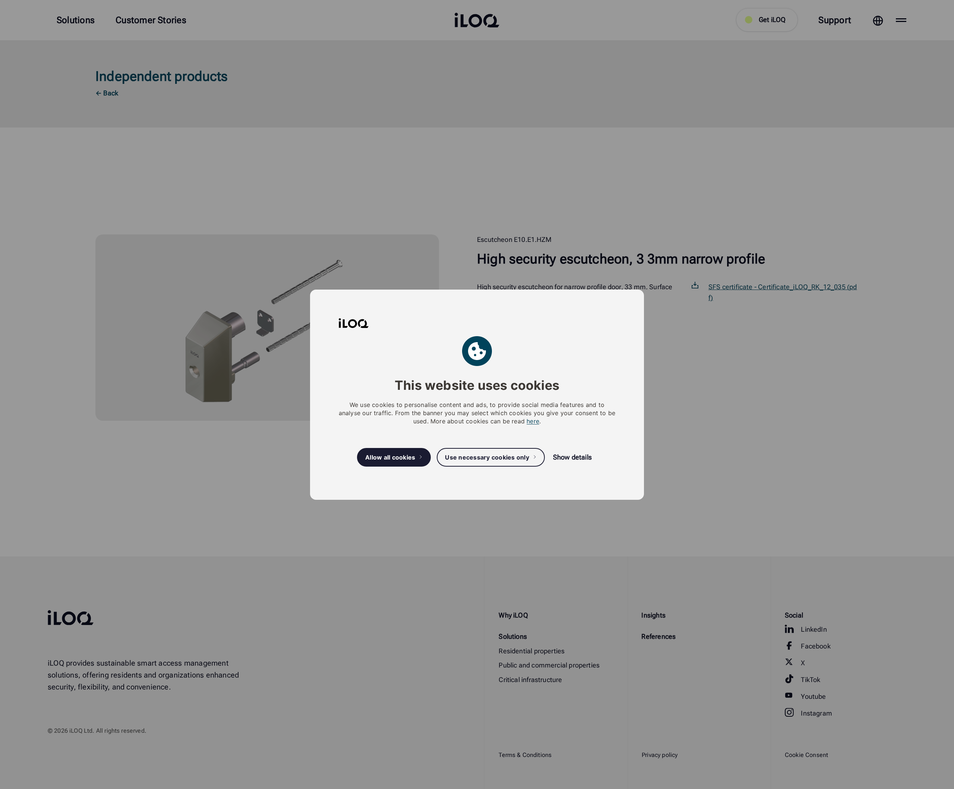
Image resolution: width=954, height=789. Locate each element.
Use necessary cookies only (487, 457)
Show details (572, 457)
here (533, 421)
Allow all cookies (390, 457)
